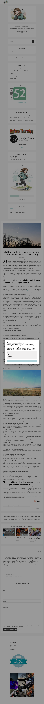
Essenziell (10, 352)
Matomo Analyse (11, 354)
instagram (10, 356)
